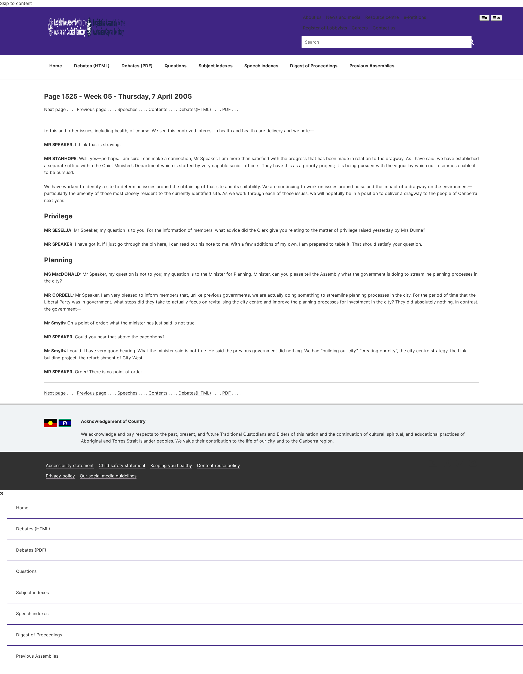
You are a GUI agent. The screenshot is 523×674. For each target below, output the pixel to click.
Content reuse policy (218, 465)
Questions (176, 65)
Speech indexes (261, 65)
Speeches (127, 109)
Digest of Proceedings (313, 65)
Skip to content (16, 3)
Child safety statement (122, 465)
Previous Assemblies (371, 65)
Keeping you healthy (171, 465)
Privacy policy (60, 476)
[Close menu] (2, 493)
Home (55, 65)
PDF (226, 109)
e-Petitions (415, 17)
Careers (360, 28)
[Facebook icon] (447, 463)
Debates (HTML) (92, 65)
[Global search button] (470, 41)
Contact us (384, 28)
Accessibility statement (70, 465)
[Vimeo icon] (473, 463)
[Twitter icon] (460, 463)
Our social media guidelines (108, 476)
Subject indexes (216, 65)
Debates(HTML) (194, 109)
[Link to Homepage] (87, 28)
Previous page (91, 109)
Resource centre (382, 17)
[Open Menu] (484, 18)
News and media (343, 17)
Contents (157, 109)
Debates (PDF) (137, 65)
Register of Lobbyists (325, 28)
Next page (55, 109)
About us (312, 17)
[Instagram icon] (433, 463)
